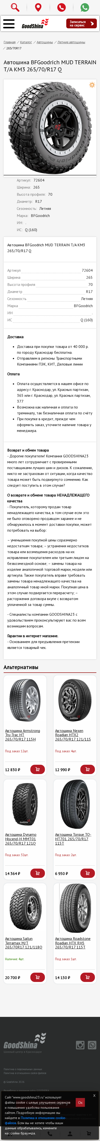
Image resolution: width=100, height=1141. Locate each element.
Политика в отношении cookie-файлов (25, 1073)
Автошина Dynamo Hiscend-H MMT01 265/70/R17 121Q (20, 838)
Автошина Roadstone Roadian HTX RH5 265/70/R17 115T (73, 942)
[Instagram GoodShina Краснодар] (79, 1048)
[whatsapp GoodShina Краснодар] (90, 1048)
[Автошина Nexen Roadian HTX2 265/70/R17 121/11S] (75, 700)
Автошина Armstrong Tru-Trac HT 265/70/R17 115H (22, 735)
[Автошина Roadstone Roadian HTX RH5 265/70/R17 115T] (75, 908)
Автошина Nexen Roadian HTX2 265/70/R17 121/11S (73, 735)
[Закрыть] (94, 1095)
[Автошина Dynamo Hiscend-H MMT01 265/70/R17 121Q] (25, 804)
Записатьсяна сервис (78, 23)
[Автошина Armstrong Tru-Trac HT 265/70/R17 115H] (25, 700)
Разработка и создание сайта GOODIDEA (26, 1090)
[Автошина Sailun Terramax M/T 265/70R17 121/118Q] (25, 908)
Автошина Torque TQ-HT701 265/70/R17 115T (73, 838)
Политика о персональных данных (23, 1069)
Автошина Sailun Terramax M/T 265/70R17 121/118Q (23, 942)
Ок (80, 1102)
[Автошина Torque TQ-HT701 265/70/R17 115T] (75, 804)
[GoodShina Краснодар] (35, 23)
